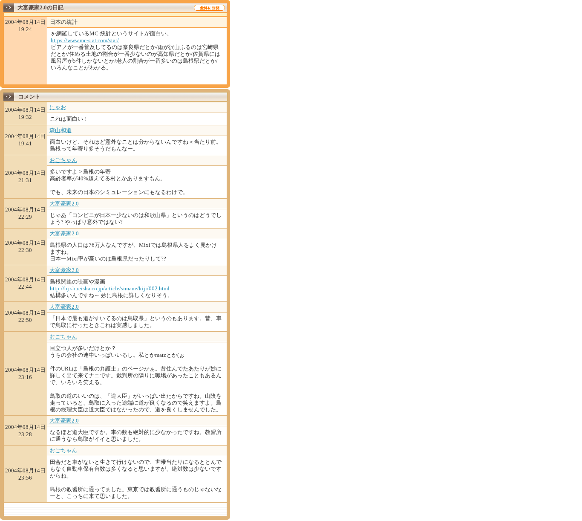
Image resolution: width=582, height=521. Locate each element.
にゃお (57, 107)
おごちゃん (63, 160)
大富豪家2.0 (64, 203)
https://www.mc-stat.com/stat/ (85, 40)
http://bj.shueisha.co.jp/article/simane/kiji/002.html (110, 288)
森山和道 (60, 130)
